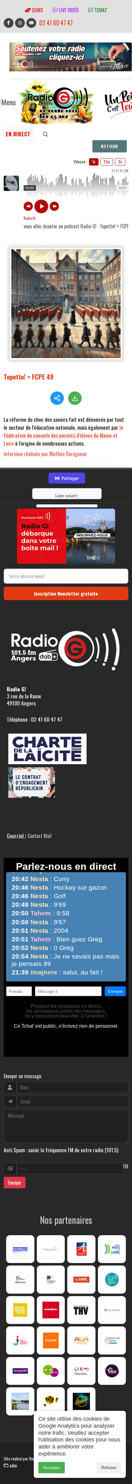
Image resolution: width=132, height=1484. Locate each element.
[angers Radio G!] (81, 1249)
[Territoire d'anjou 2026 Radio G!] (20, 1249)
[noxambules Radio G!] (20, 1371)
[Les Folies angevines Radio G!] (112, 1371)
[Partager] (57, 398)
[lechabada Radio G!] (51, 1310)
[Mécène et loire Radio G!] (51, 1249)
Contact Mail (40, 835)
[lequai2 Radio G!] (20, 1310)
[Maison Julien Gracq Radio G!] (112, 1310)
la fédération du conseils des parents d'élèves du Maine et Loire (63, 435)
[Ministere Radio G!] (20, 1279)
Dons (37, 10)
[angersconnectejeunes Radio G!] (20, 1340)
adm (12, 1465)
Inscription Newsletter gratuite (66, 593)
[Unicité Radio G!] (51, 1340)
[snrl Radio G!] (81, 1279)
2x (120, 162)
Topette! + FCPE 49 (28, 376)
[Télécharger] (75, 398)
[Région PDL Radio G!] (112, 1249)
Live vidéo (68, 10)
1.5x (107, 162)
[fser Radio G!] (51, 1279)
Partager (67, 478)
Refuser (109, 1467)
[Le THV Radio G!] (81, 1310)
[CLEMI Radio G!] (81, 1371)
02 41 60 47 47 (56, 22)
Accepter (51, 1467)
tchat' (100, 10)
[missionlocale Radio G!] (112, 1340)
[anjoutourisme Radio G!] (51, 1371)
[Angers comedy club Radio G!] (81, 1401)
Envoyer (14, 1182)
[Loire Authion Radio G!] (20, 1401)
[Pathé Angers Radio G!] (51, 1401)
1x (93, 162)
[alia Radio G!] (81, 1340)
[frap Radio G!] (112, 1279)
